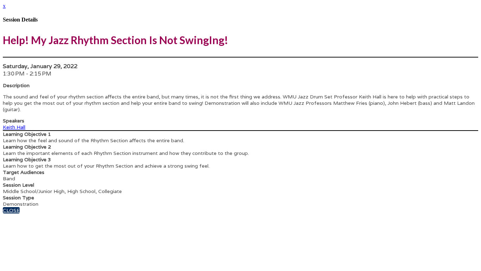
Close (11, 210)
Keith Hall (14, 127)
